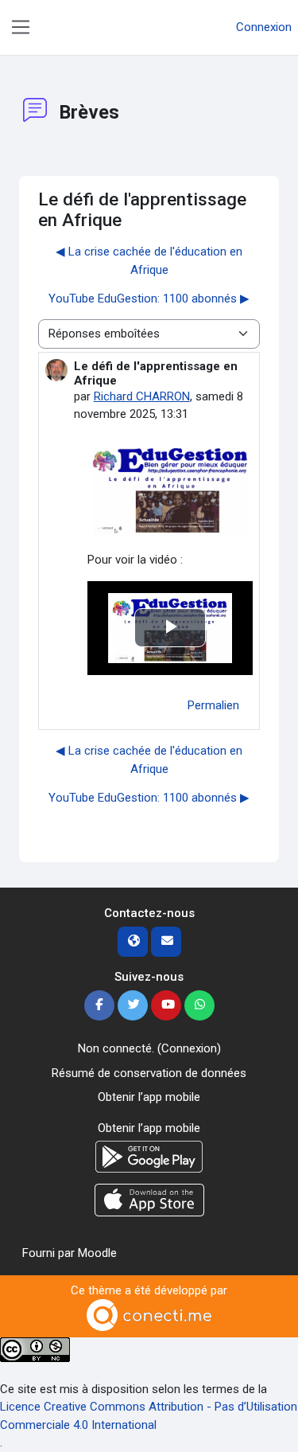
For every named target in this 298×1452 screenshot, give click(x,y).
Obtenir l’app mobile (149, 1097)
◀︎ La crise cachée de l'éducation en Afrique (149, 260)
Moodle (97, 1253)
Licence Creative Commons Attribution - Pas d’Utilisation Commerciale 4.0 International (148, 1415)
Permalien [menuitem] (213, 705)
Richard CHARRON (142, 396)
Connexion (264, 27)
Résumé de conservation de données (149, 1073)
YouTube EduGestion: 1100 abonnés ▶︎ (149, 298)
